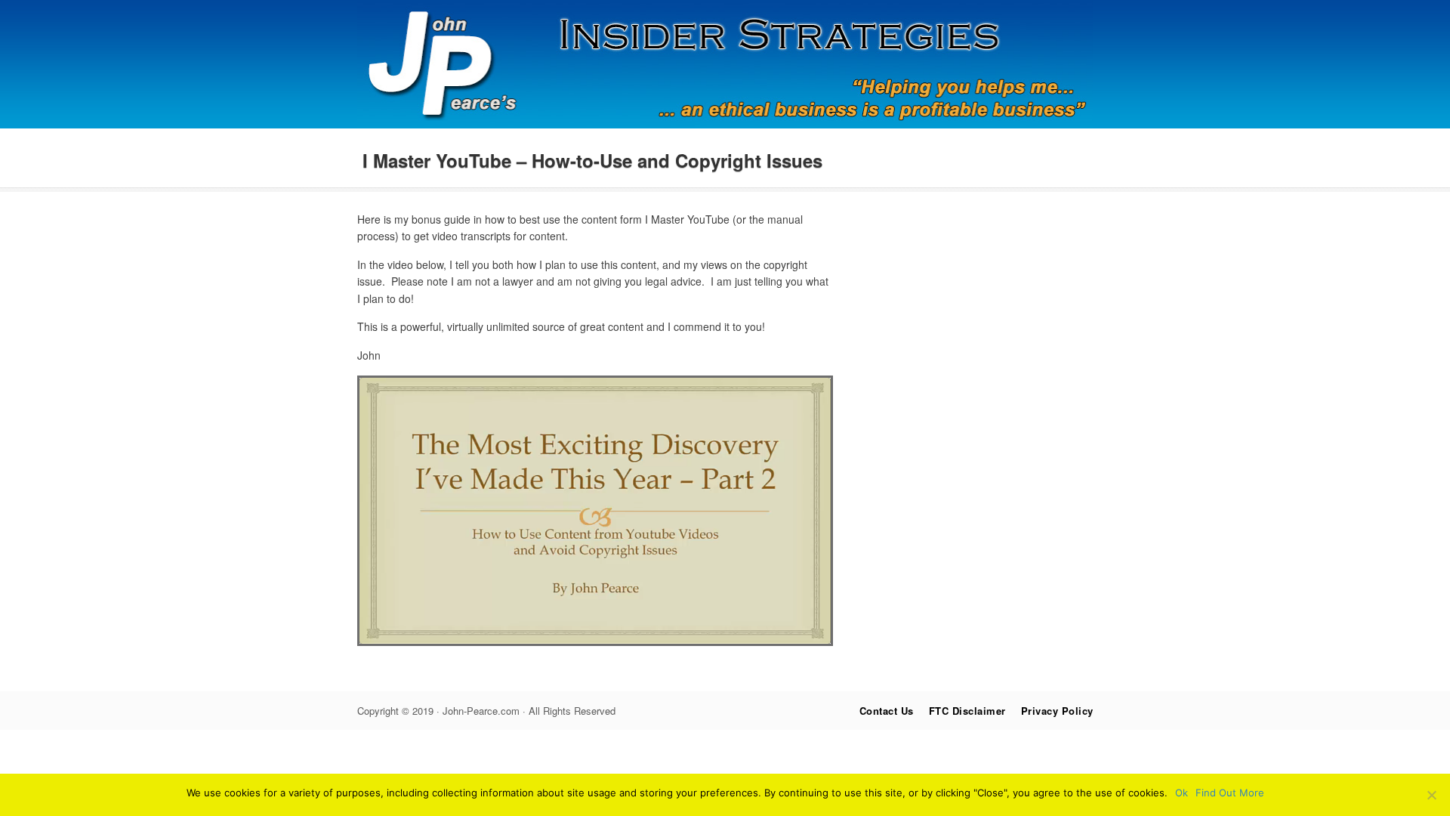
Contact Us (886, 710)
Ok (1181, 793)
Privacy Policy (1057, 710)
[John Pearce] (725, 123)
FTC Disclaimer (967, 710)
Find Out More (1229, 793)
